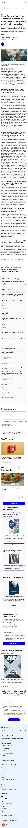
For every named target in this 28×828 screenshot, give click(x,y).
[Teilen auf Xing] (9, 69)
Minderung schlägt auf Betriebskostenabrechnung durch (14, 312)
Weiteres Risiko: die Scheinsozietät (11, 362)
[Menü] (10, 2)
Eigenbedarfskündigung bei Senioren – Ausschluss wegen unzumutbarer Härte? (13, 295)
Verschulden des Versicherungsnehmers (12, 388)
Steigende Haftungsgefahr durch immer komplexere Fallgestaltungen (13, 351)
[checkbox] (2, 421)
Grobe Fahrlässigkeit (7, 392)
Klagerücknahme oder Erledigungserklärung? (13, 338)
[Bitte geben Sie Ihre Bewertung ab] (9, 39)
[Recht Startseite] (4, 2)
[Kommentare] (13, 39)
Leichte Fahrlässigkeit (8, 397)
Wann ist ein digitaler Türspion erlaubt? (12, 300)
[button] (6, 425)
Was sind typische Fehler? (9, 357)
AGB (21, 705)
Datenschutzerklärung (8, 707)
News (3, 37)
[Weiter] (22, 467)
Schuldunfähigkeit (6, 383)
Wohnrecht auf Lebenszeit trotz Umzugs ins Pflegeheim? (13, 282)
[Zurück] (18, 467)
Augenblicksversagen (7, 378)
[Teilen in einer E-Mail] (2, 69)
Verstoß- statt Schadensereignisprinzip (12, 367)
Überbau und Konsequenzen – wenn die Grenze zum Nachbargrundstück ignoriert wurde (12, 332)
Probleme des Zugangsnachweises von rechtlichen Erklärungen (13, 306)
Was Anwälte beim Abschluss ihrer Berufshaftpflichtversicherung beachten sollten (13, 372)
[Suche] (22, 2)
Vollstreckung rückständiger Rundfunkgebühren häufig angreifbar (13, 288)
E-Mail (2, 699)
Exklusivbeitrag (7, 462)
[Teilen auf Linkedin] (12, 69)
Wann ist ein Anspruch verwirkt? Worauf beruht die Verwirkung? (13, 319)
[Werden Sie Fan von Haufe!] (2, 796)
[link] (2, 8)
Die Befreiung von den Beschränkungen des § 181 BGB (13, 325)
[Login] (25, 2)
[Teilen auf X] (4, 69)
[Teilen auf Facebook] (7, 69)
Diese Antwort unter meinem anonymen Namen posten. (15, 422)
